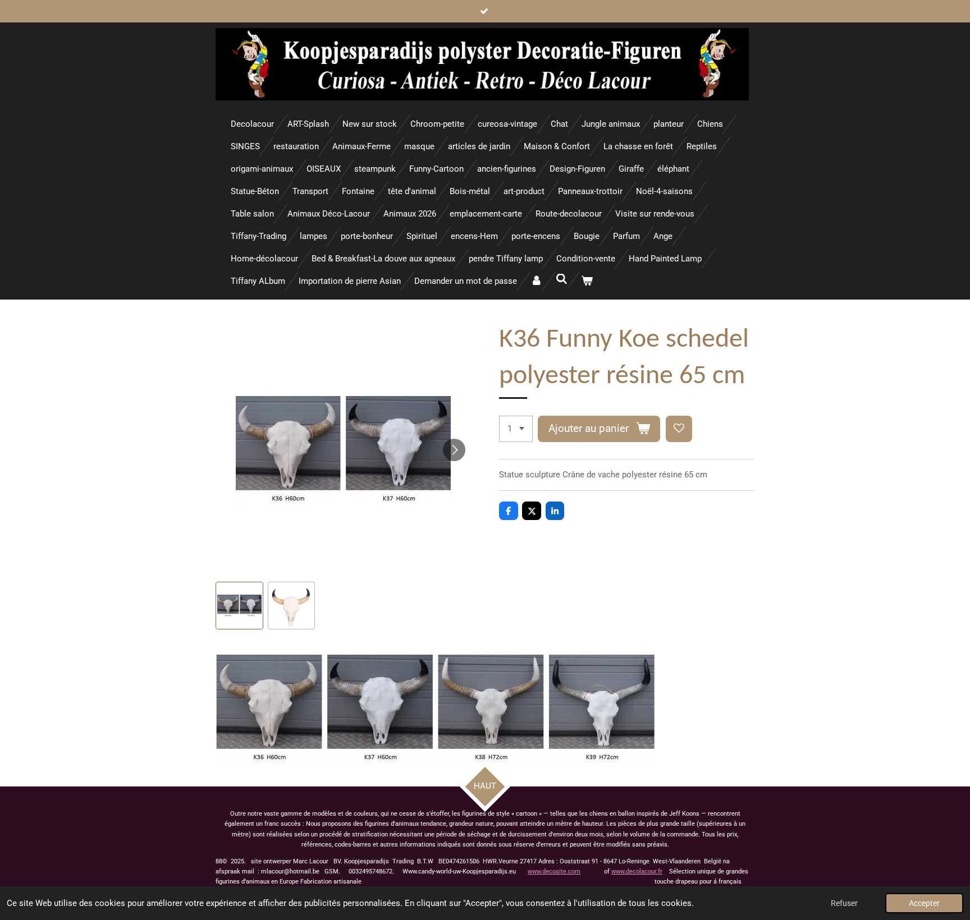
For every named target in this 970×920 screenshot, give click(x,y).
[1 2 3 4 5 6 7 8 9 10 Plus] (516, 429)
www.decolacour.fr (636, 871)
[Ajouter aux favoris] (679, 429)
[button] (239, 605)
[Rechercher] (561, 279)
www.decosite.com (554, 871)
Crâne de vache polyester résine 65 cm (634, 475)
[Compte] (536, 281)
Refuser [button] (844, 903)
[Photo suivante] (454, 450)
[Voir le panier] (587, 281)
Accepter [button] (924, 903)
